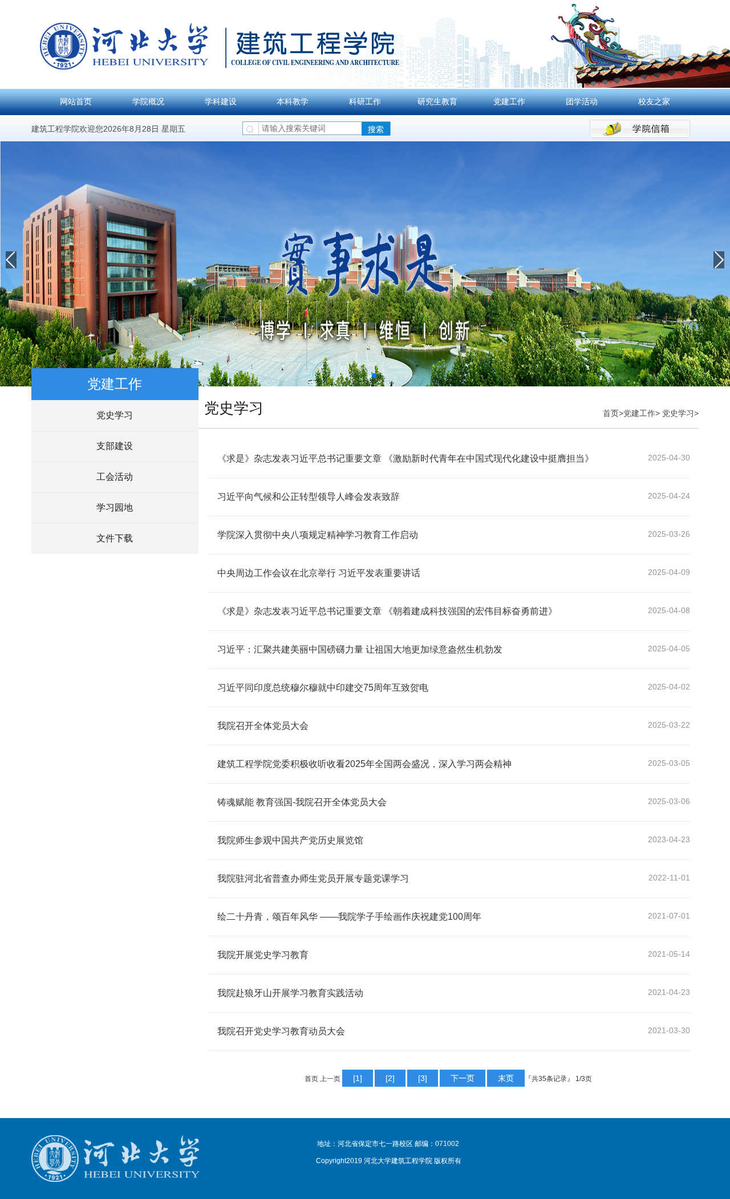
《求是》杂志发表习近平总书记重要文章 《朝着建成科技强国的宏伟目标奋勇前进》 (387, 611)
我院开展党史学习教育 (263, 955)
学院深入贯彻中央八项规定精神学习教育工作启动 (317, 535)
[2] (390, 1078)
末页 (506, 1078)
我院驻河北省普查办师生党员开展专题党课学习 (313, 878)
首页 (611, 413)
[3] (422, 1078)
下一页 (462, 1078)
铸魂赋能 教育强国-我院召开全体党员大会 (302, 802)
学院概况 (148, 101)
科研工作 (365, 101)
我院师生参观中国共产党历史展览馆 (290, 840)
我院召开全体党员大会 (263, 726)
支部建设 (114, 446)
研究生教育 (437, 101)
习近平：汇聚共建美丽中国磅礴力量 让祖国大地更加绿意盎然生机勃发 (359, 649)
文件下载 (114, 538)
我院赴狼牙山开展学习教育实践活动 (290, 993)
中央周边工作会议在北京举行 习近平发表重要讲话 (318, 573)
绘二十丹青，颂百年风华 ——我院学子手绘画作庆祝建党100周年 (349, 916)
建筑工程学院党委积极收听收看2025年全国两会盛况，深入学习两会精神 (364, 764)
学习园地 (114, 507)
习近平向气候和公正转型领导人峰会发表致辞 (308, 496)
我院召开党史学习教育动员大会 (281, 1031)
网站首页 (76, 101)
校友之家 (654, 101)
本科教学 (293, 101)
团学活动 (582, 101)
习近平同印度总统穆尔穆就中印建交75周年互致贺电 (322, 687)
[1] (357, 1078)
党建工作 (509, 101)
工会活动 (114, 477)
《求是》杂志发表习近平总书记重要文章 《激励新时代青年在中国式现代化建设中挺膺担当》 (405, 458)
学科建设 (221, 101)
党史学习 (114, 415)
